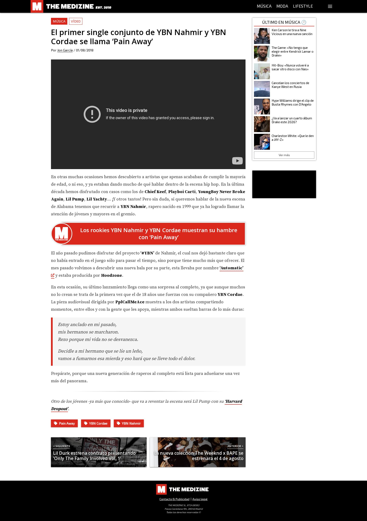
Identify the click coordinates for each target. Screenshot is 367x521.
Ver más (284, 155)
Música (59, 21)
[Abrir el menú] (330, 6)
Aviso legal (199, 499)
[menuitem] (264, 6)
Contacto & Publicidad (174, 499)
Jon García (65, 50)
